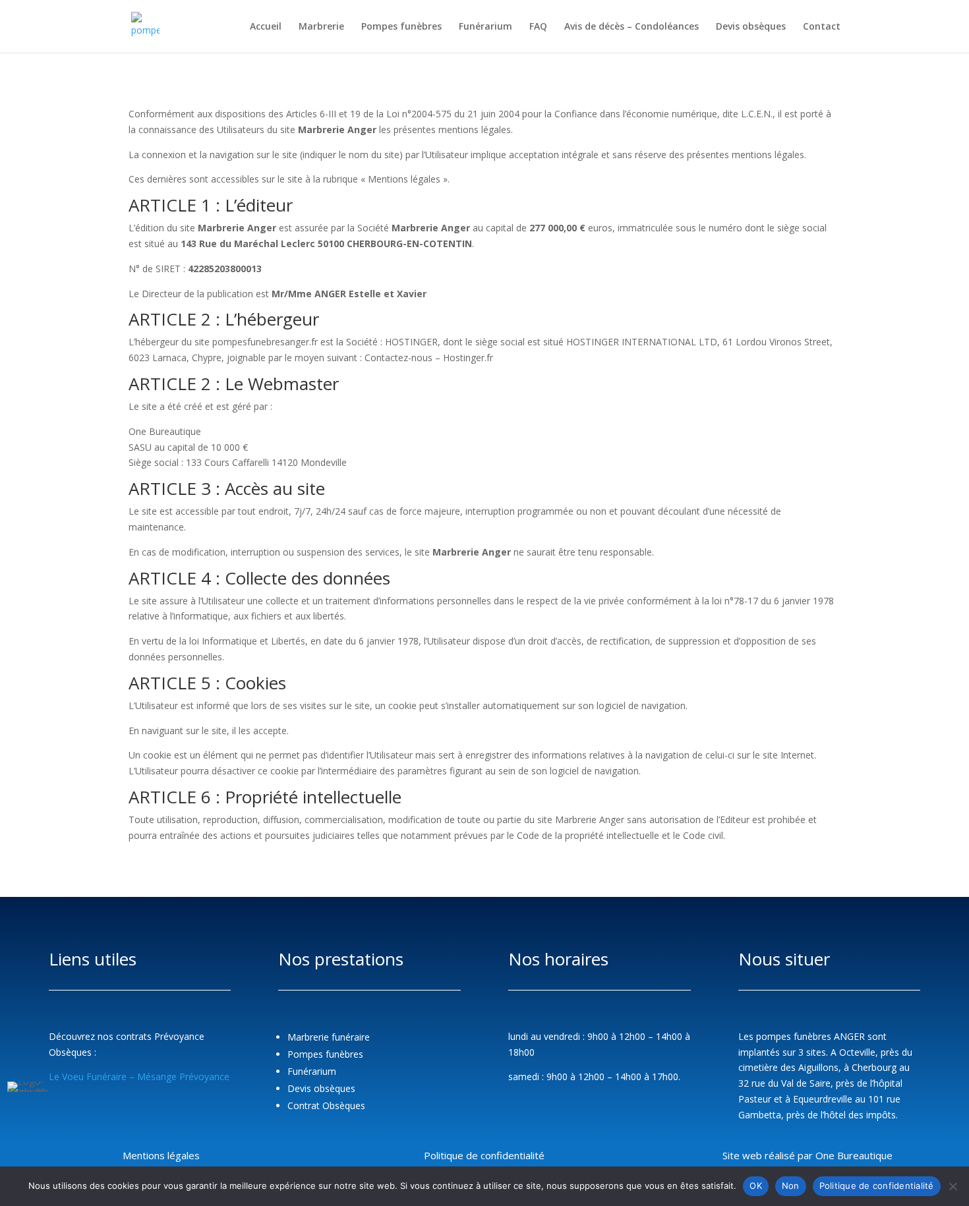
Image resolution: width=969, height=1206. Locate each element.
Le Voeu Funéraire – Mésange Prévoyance (139, 1076)
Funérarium (485, 27)
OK (755, 1185)
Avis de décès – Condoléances (631, 27)
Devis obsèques (751, 27)
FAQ (538, 27)
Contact (821, 27)
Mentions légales (161, 1155)
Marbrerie (321, 27)
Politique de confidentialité (484, 1155)
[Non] (952, 1186)
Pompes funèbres (401, 27)
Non (791, 1185)
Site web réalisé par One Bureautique (807, 1155)
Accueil (265, 27)
